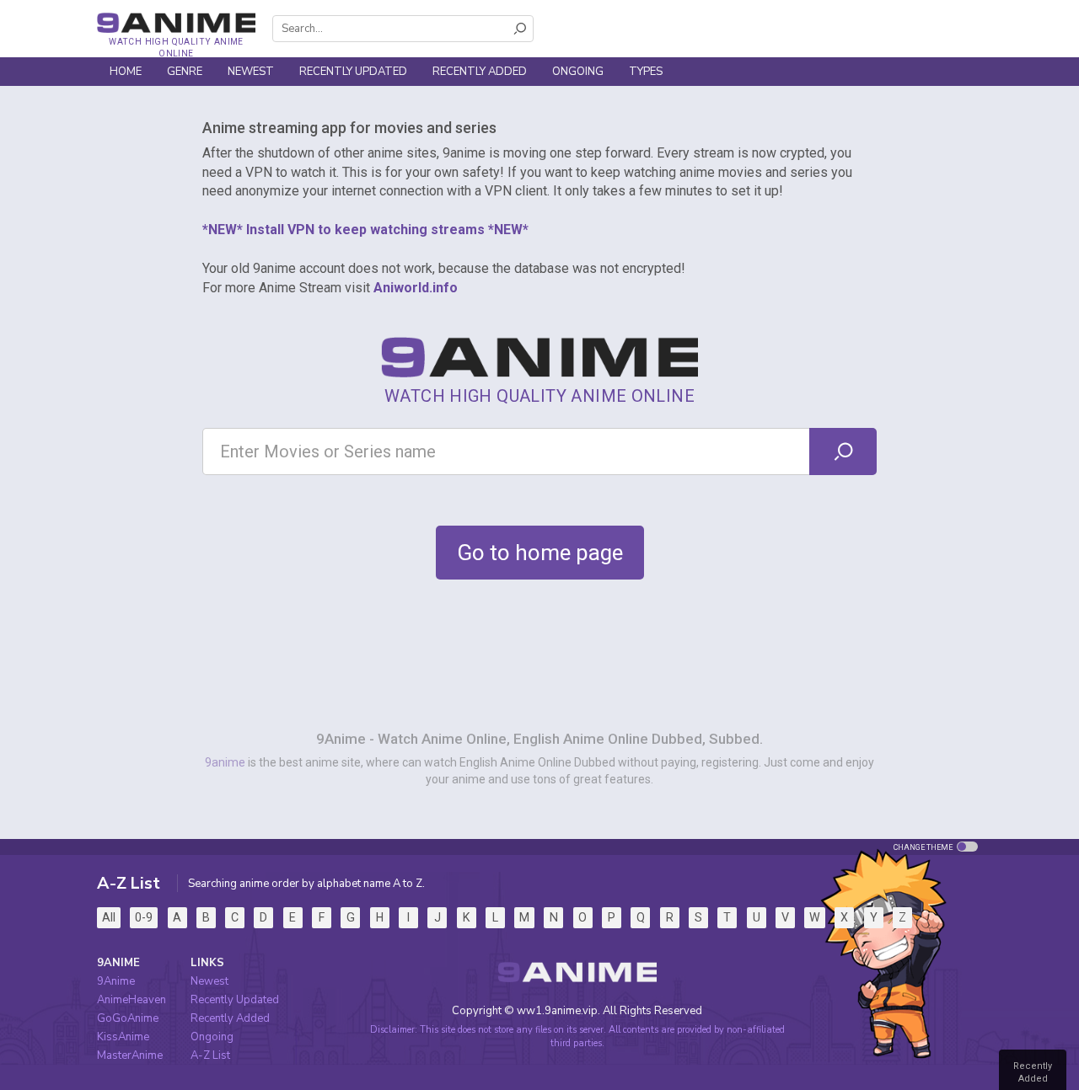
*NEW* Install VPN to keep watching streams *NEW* (365, 230)
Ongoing (578, 71)
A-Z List (210, 1055)
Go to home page (540, 552)
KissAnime (123, 1037)
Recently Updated (353, 71)
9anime (225, 762)
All (108, 917)
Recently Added (479, 71)
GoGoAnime (127, 1018)
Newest (251, 71)
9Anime (116, 981)
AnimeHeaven (131, 999)
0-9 (144, 917)
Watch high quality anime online (176, 47)
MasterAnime (130, 1055)
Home (126, 71)
